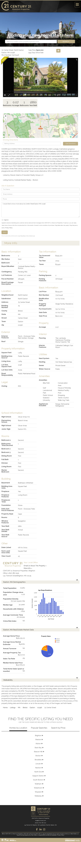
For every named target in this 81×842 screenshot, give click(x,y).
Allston (38, 744)
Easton (32, 707)
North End (38, 772)
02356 (39, 707)
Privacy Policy (8, 227)
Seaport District (38, 776)
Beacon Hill (38, 752)
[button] (66, 41)
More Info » (28, 568)
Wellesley (38, 796)
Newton (38, 768)
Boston (38, 756)
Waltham (38, 784)
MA (19, 707)
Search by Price (58, 728)
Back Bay (38, 748)
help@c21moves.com (40, 820)
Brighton (38, 735)
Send (4, 232)
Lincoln (38, 764)
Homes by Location (18, 728)
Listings (13, 707)
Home (5, 707)
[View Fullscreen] (5, 123)
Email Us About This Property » (35, 566)
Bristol (25, 707)
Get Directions (70, 144)
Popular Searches (39, 728)
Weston (38, 739)
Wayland (38, 792)
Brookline (38, 760)
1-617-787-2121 (13, 573)
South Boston (38, 780)
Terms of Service (30, 235)
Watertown (38, 788)
